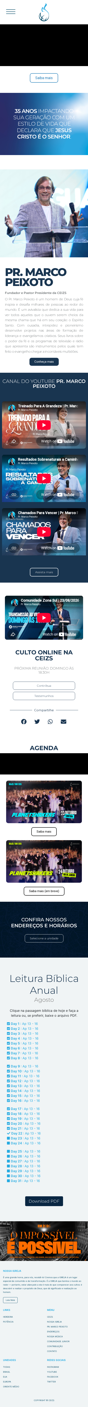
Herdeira (8, 1317)
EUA (5, 1376)
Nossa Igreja (54, 1321)
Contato (52, 1351)
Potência (8, 1321)
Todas (6, 1367)
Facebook (52, 1376)
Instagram (53, 1367)
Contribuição (55, 1346)
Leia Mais (10, 1300)
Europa (7, 1381)
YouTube (52, 1372)
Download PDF (44, 1201)
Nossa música (55, 1336)
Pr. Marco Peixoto (57, 1326)
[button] (24, 721)
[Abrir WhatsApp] (78, 1396)
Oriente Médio (11, 1386)
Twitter (51, 1381)
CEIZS (44, 12)
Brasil (6, 1372)
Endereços (53, 1331)
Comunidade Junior (58, 1341)
